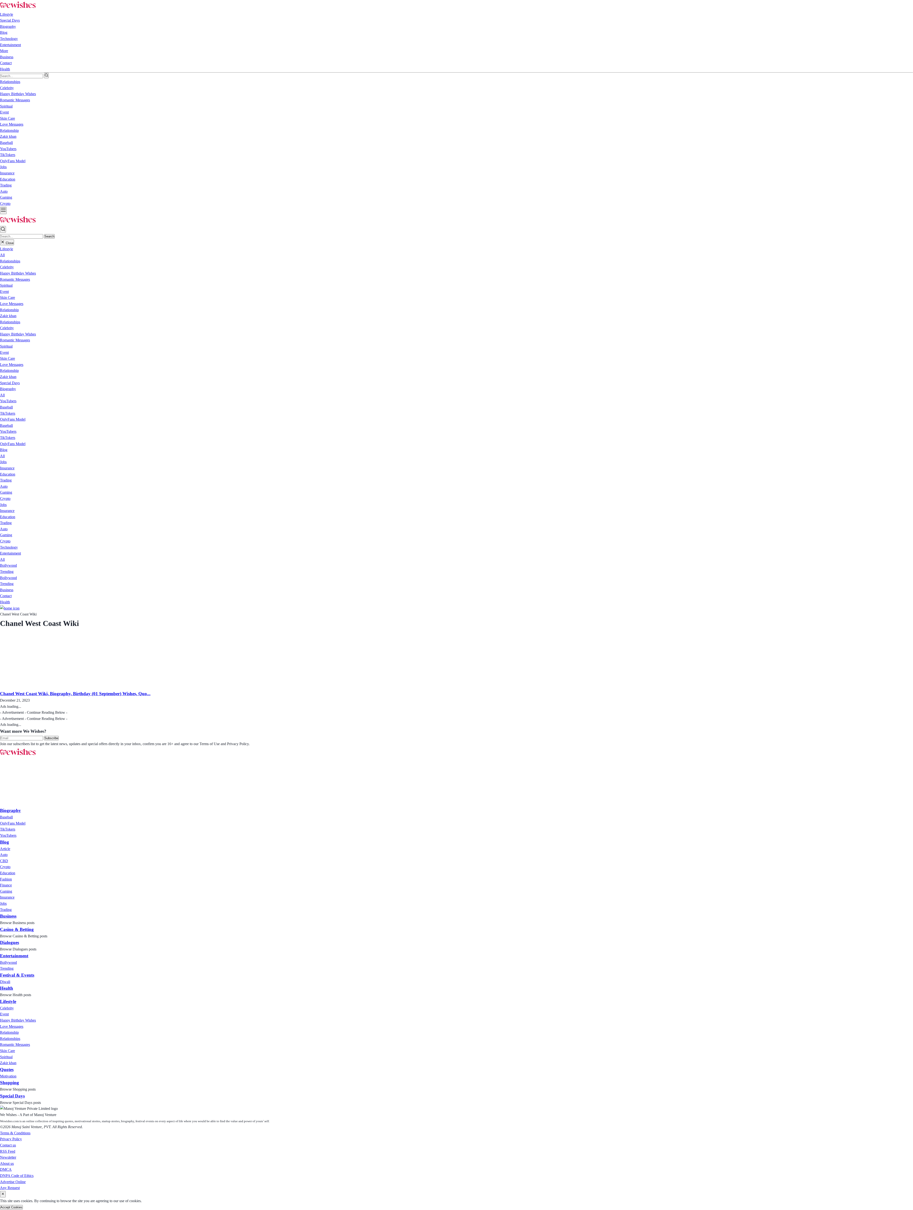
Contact (6, 63)
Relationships (10, 261)
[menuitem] (6, 817)
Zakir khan (8, 316)
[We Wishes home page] (18, 755)
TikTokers (7, 413)
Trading (6, 480)
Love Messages (11, 304)
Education (7, 474)
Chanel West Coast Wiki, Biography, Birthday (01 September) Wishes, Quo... (75, 693)
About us (7, 1163)
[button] (6, 249)
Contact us (8, 1145)
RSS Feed (7, 1151)
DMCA (6, 1169)
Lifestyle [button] (6, 14)
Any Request (10, 1188)
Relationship (9, 310)
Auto (4, 486)
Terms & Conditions (15, 1133)
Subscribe (51, 738)
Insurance (7, 468)
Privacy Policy (11, 1139)
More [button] (4, 51)
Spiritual (6, 285)
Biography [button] (8, 27)
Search (49, 236)
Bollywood (8, 565)
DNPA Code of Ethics (17, 1176)
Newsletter (8, 1157)
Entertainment (10, 45)
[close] (3, 1194)
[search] (46, 75)
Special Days (10, 20)
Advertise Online (13, 1182)
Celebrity (7, 267)
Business (6, 57)
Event (4, 292)
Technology (9, 39)
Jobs (3, 462)
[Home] (9, 608)
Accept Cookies (11, 1207)
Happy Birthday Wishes (18, 273)
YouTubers (8, 401)
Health (5, 69)
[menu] (3, 210)
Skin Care (7, 297)
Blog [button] (3, 32)
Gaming (6, 492)
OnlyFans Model (12, 419)
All (2, 255)
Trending (7, 572)
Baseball (6, 407)
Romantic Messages (15, 279)
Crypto (5, 499)
